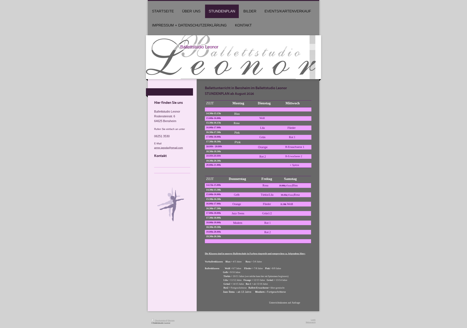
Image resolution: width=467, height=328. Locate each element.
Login (313, 320)
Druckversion (161, 320)
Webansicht (311, 322)
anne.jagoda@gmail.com (168, 147)
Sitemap (171, 320)
